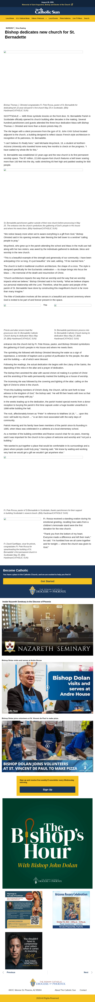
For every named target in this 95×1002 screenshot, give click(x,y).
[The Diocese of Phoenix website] (47, 982)
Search (86, 18)
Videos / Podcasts (38, 18)
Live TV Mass (77, 18)
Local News (10, 18)
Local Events (53, 18)
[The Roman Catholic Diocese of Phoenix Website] (47, 590)
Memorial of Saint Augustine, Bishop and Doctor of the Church (46, 5)
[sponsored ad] (23, 909)
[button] (47, 629)
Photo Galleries (65, 18)
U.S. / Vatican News (23, 18)
